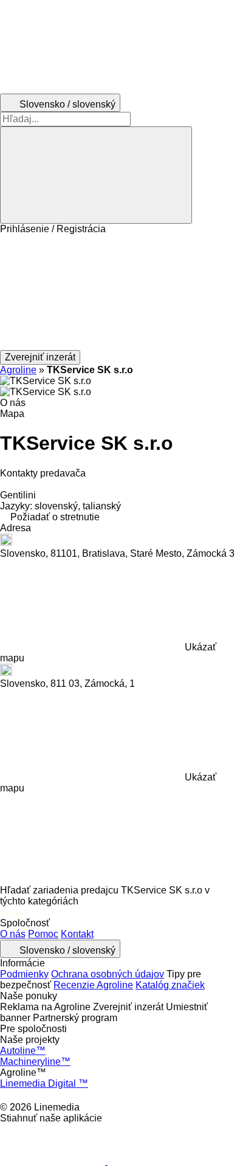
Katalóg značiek (170, 985)
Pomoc (43, 934)
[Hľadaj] (96, 175)
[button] (118, 292)
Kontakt (77, 934)
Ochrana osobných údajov (107, 974)
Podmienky (24, 974)
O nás (13, 934)
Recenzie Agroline (93, 985)
